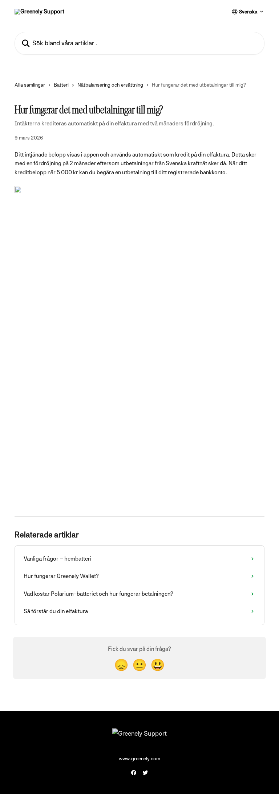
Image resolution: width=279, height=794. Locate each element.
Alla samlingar (30, 85)
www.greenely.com (139, 758)
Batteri (61, 85)
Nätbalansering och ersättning (110, 85)
